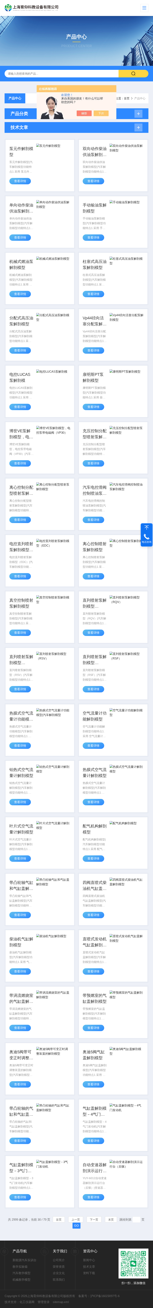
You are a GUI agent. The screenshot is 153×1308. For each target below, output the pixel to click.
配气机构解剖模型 (95, 829)
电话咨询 (146, 542)
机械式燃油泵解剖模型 (21, 264)
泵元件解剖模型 (21, 151)
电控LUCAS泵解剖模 (19, 377)
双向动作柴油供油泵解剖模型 (95, 152)
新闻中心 (89, 1260)
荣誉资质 (59, 1266)
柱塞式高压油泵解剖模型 (95, 264)
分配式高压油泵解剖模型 (21, 321)
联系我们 (59, 1279)
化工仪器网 (27, 1302)
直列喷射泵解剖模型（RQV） (95, 603)
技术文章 (89, 1266)
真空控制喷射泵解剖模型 (21, 603)
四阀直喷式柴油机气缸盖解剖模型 (95, 885)
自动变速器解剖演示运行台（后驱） (95, 1168)
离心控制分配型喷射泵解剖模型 (21, 490)
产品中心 (15, 98)
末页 (111, 1219)
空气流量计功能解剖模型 (95, 716)
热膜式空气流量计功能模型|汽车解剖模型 (21, 716)
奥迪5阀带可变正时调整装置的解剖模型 (21, 1055)
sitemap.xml (61, 1302)
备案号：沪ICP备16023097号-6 (99, 1296)
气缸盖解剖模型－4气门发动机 (95, 1111)
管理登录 (44, 1302)
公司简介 (59, 1260)
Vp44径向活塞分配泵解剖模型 (95, 321)
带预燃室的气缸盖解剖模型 (95, 998)
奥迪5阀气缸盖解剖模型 (94, 1055)
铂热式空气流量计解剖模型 (21, 772)
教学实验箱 (20, 1266)
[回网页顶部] (146, 528)
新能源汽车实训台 (24, 1260)
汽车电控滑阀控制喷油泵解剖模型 (95, 490)
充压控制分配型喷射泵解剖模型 (95, 434)
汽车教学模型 (21, 1273)
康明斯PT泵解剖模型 (93, 377)
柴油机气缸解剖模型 (21, 942)
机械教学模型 (21, 1279)
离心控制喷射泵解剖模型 (95, 547)
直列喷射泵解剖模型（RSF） (95, 660)
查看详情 (20, 181)
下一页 (94, 1219)
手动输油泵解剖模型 (95, 208)
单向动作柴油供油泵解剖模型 (21, 208)
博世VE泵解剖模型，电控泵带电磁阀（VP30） (21, 434)
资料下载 (89, 1273)
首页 (126, 98)
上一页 (76, 1219)
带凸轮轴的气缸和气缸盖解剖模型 (21, 1111)
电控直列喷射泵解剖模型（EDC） (21, 547)
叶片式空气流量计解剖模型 (21, 829)
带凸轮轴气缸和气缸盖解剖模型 (21, 885)
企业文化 (59, 1273)
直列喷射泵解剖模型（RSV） (21, 660)
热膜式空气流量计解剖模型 (95, 772)
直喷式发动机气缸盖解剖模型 (95, 942)
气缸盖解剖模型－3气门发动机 (21, 1168)
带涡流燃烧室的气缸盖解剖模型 (21, 998)
